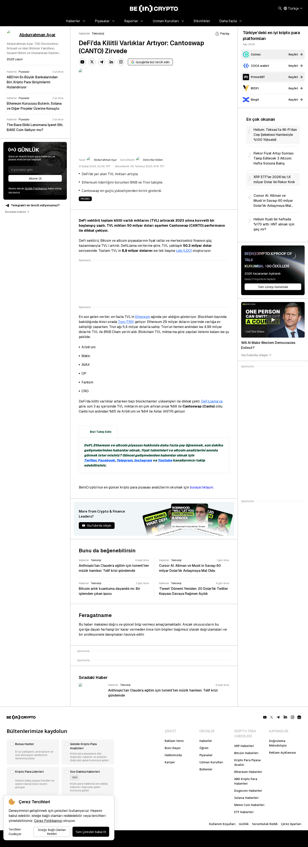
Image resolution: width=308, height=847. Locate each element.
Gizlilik (244, 824)
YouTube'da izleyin (254, 355)
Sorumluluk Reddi (265, 824)
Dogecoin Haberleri (248, 791)
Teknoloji (98, 33)
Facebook (106, 460)
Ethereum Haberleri (248, 772)
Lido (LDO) (184, 250)
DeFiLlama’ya (212, 401)
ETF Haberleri (244, 812)
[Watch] (273, 320)
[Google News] (299, 717)
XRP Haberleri (244, 746)
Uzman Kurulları (211, 762)
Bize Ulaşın (173, 748)
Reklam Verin (174, 741)
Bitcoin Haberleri (246, 753)
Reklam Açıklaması (282, 752)
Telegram (124, 460)
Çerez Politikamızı (48, 821)
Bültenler (205, 769)
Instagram (143, 460)
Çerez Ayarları (291, 824)
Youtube (165, 460)
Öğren (203, 748)
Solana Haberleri (246, 798)
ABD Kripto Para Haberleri (245, 781)
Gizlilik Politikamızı (36, 188)
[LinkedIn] (111, 62)
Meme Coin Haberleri (249, 805)
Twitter (90, 460)
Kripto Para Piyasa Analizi (247, 762)
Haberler (84, 33)
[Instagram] (120, 62)
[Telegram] (101, 62)
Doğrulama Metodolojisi (278, 743)
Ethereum (142, 317)
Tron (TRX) (126, 322)
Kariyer (170, 762)
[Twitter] (92, 62)
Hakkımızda (173, 755)
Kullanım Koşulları (222, 824)
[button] (33, 752)
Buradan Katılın (15, 212)
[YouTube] (82, 62)
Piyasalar (206, 755)
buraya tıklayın (201, 487)
